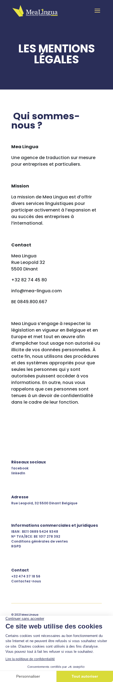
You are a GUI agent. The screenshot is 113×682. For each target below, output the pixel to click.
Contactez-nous (26, 581)
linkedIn (18, 473)
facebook (20, 468)
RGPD (16, 546)
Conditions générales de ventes (39, 541)
